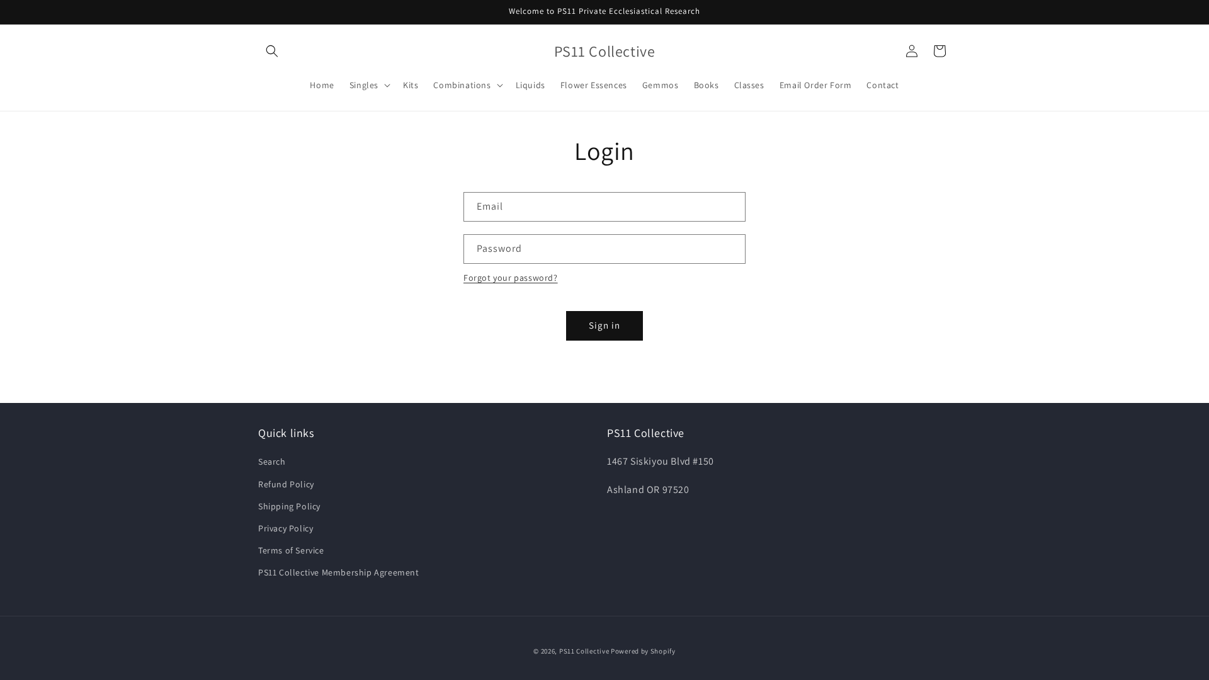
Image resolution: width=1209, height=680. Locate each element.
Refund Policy (286, 484)
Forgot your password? (510, 277)
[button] (272, 51)
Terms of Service (291, 550)
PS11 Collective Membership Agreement (338, 572)
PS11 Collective (584, 651)
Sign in (604, 325)
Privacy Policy (285, 528)
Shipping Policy (289, 506)
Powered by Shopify (643, 651)
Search (272, 461)
